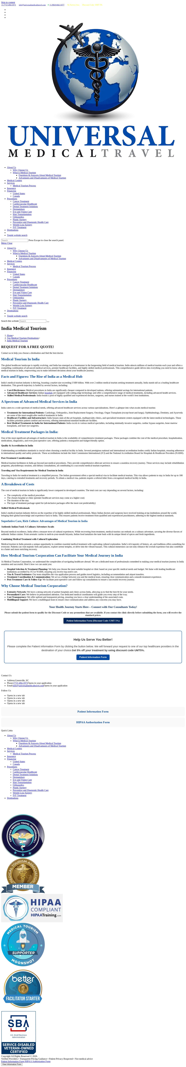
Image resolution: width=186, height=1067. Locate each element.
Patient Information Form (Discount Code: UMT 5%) (93, 620)
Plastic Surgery (20, 300)
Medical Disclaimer (10, 803)
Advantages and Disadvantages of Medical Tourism (42, 258)
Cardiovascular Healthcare (25, 284)
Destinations (12, 310)
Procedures (12, 279)
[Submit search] (48, 321)
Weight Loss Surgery (22, 305)
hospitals (49, 393)
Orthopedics (18, 297)
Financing (11, 271)
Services (11, 264)
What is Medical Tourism (24, 253)
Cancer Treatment (21, 282)
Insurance (11, 269)
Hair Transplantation (22, 295)
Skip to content (8, 2)
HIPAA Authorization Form (93, 722)
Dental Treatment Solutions (25, 287)
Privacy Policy (8, 809)
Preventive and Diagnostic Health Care (31, 303)
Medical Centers (14, 261)
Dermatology (19, 290)
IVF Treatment (19, 308)
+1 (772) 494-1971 (8, 5)
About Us (11, 248)
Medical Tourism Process (24, 266)
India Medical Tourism (17, 340)
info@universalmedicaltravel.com (32, 5)
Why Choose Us (20, 250)
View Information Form (11, 1064)
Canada (16, 277)
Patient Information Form (93, 657)
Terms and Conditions (11, 813)
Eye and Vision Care (22, 292)
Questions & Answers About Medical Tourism (40, 256)
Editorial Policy (8, 806)
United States (19, 274)
